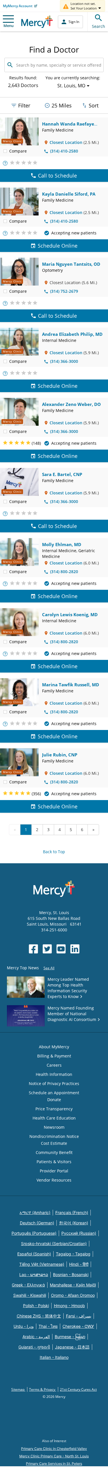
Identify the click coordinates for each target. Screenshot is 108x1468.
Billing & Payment (54, 1056)
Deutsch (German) (37, 1222)
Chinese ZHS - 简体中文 (39, 1315)
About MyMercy (54, 1046)
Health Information (54, 1074)
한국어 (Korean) (73, 1222)
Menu (8, 25)
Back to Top (54, 851)
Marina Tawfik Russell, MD (70, 684)
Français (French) (71, 1212)
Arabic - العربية (36, 1336)
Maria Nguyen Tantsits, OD (71, 264)
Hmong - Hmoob (69, 1305)
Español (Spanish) (34, 1253)
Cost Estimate (54, 1143)
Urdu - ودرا (24, 1326)
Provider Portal (54, 1171)
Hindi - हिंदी (78, 1264)
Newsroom (54, 1127)
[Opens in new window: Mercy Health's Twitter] (47, 948)
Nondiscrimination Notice (54, 1136)
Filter (24, 105)
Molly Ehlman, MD (61, 544)
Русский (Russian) (78, 1233)
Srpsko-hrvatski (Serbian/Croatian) (54, 1243)
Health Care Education (54, 1118)
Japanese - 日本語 (72, 1346)
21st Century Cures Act (78, 1389)
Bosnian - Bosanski (70, 1274)
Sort (93, 105)
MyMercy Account (18, 5)
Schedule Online (57, 245)
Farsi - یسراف (78, 1315)
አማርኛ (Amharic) (35, 1212)
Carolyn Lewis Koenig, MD (70, 614)
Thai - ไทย (48, 1326)
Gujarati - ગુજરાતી (34, 1346)
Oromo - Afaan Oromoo (73, 1295)
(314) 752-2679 (64, 291)
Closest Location (66, 142)
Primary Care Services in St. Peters (54, 1463)
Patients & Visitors (54, 1161)
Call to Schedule (57, 175)
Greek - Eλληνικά (28, 1284)
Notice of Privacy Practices (54, 1083)
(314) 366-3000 (64, 361)
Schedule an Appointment (54, 1092)
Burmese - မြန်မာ (70, 1336)
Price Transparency (54, 1108)
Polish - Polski (36, 1305)
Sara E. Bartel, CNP (62, 474)
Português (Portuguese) (34, 1233)
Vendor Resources (54, 1180)
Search (98, 26)
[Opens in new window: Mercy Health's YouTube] (61, 948)
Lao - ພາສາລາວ (33, 1274)
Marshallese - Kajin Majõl (73, 1284)
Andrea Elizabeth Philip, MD (72, 334)
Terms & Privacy (42, 1389)
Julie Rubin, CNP (59, 755)
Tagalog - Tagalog (73, 1253)
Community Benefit (54, 1152)
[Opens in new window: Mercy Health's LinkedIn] (74, 948)
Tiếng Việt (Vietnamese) (41, 1264)
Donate (54, 1099)
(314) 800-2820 (64, 571)
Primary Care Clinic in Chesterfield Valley (54, 1448)
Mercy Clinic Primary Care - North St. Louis (54, 1456)
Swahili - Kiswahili (29, 1295)
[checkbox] (5, 151)
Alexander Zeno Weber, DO (71, 404)
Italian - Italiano (54, 1357)
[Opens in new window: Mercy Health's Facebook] (33, 948)
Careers (54, 1065)
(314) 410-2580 (64, 151)
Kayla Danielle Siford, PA (68, 194)
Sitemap (18, 1389)
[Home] (37, 22)
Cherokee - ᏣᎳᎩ (78, 1326)
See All (48, 968)
